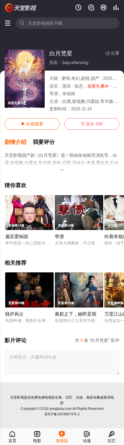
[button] (19, 142)
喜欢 (92, 123)
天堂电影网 (21, 7)
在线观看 (32, 123)
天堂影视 (17, 397)
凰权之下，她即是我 (75, 313)
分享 (112, 53)
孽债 (59, 236)
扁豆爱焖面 (16, 236)
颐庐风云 (14, 313)
